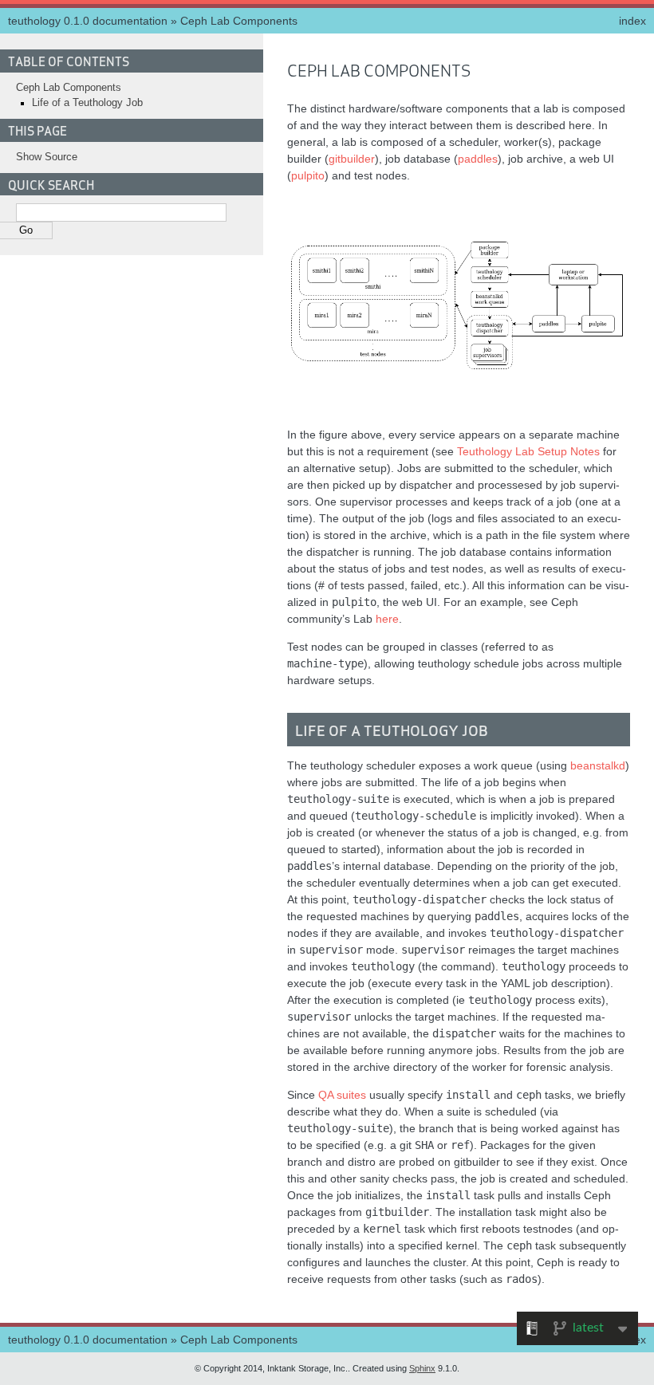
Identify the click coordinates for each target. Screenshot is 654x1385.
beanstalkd (597, 765)
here (387, 618)
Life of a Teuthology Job (87, 102)
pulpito (308, 175)
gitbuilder (352, 158)
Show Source (46, 157)
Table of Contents (68, 60)
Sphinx (422, 1368)
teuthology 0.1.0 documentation (87, 20)
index (632, 20)
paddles (478, 158)
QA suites (342, 1094)
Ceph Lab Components (238, 20)
